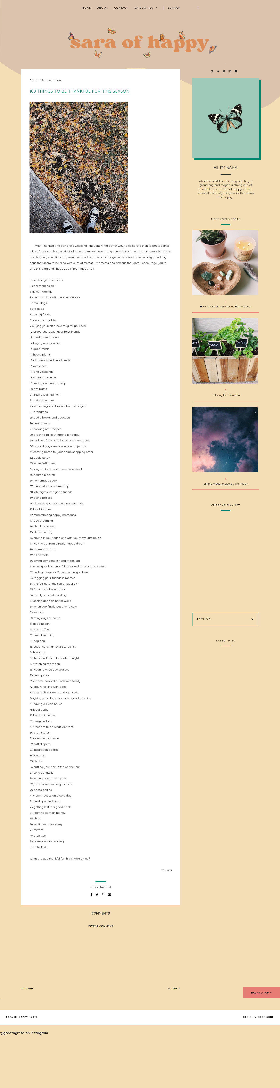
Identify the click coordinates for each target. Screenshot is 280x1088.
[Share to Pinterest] (103, 894)
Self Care (54, 80)
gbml (270, 1017)
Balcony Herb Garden (226, 395)
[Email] (109, 894)
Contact (121, 7)
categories (143, 7)
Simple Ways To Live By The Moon (226, 483)
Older (173, 988)
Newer (28, 988)
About (102, 7)
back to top (260, 992)
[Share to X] (97, 894)
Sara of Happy (17, 1017)
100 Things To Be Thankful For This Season (80, 91)
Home (86, 7)
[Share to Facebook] (92, 894)
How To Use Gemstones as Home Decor (226, 306)
